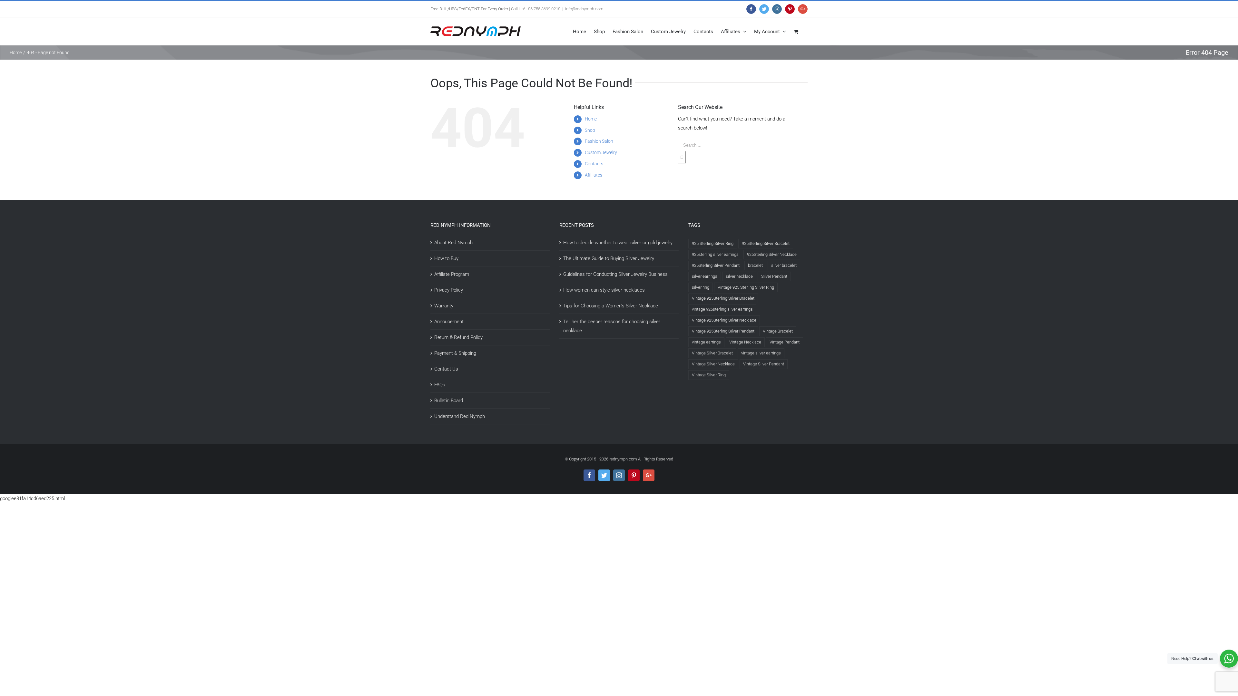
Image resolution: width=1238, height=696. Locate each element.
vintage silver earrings (761, 353)
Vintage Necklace (745, 342)
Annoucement (449, 321)
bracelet (755, 265)
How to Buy (446, 258)
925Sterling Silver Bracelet (766, 243)
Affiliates (593, 175)
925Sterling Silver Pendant (716, 265)
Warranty (443, 306)
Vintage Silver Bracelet (712, 353)
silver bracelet (784, 265)
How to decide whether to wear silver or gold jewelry (618, 243)
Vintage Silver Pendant (763, 364)
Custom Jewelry (601, 152)
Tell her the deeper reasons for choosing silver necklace (611, 326)
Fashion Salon (599, 141)
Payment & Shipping (455, 353)
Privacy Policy (448, 290)
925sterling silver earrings (715, 254)
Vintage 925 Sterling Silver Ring (746, 287)
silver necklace (739, 276)
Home (591, 118)
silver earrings (704, 276)
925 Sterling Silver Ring (712, 243)
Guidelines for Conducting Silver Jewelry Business (615, 274)
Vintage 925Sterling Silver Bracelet (723, 298)
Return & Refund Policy (458, 337)
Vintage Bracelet (778, 331)
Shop (590, 130)
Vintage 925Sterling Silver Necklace (724, 320)
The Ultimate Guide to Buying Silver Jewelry (608, 258)
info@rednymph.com (584, 8)
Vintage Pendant (785, 342)
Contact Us (446, 369)
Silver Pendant (774, 276)
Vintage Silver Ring (709, 374)
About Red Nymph (453, 243)
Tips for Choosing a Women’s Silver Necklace (610, 306)
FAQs (439, 385)
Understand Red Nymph (459, 416)
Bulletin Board (448, 400)
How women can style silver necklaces (604, 290)
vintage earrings (706, 342)
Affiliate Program (451, 274)
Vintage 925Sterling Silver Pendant (723, 331)
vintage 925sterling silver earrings (722, 309)
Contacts (594, 163)
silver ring (700, 287)
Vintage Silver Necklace (713, 364)
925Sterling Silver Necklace (772, 254)
